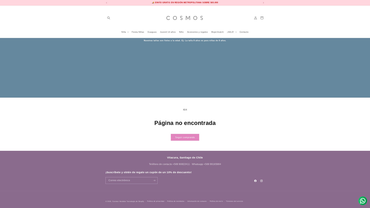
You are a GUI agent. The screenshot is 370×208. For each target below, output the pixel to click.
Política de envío (216, 201)
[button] (109, 18)
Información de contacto (197, 201)
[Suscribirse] (154, 180)
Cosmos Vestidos (119, 201)
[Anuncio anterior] (106, 2)
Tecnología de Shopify (135, 201)
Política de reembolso (175, 201)
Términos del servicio (234, 201)
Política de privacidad (155, 201)
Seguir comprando (185, 137)
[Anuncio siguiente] (263, 2)
